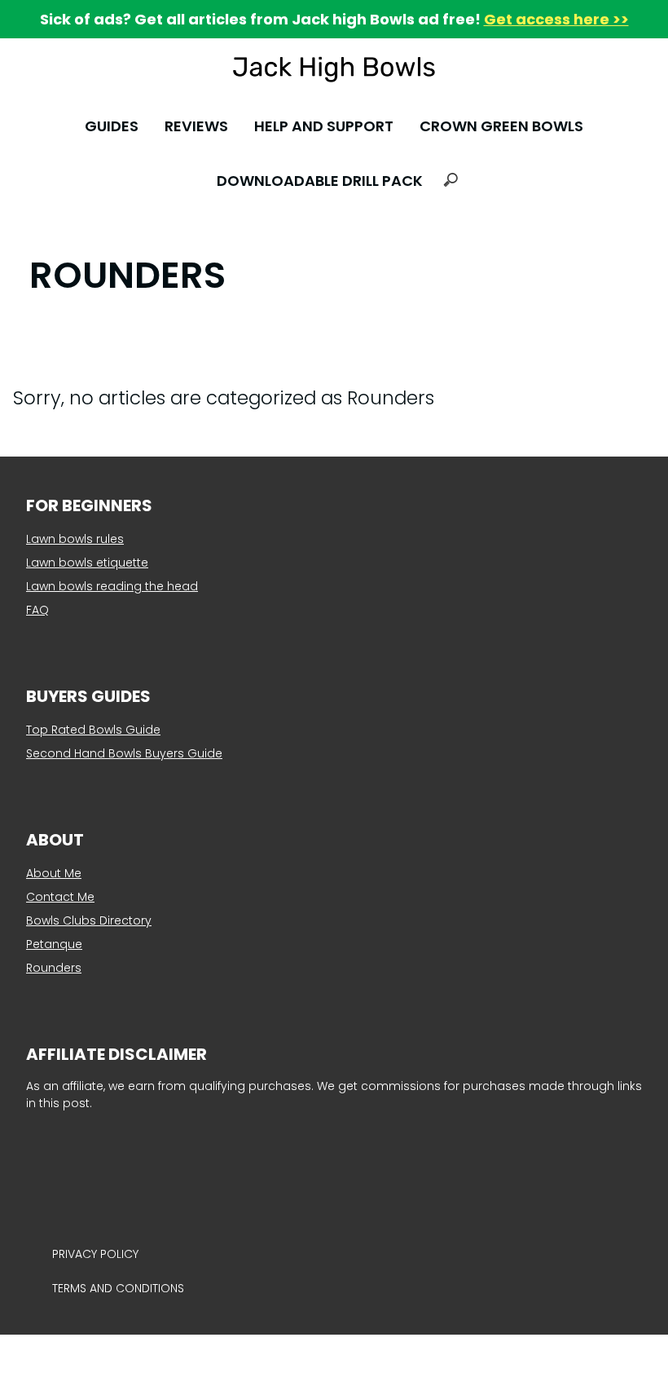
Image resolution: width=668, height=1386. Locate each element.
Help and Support (323, 126)
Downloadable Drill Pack (320, 180)
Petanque (54, 944)
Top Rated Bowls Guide (93, 730)
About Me (53, 873)
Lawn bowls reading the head (112, 586)
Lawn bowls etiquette (87, 562)
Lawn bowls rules (75, 539)
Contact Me (60, 897)
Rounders (53, 968)
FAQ (37, 610)
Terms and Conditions (118, 1288)
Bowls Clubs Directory (89, 920)
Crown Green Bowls (501, 126)
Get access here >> (556, 19)
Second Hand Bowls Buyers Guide (124, 753)
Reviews (196, 126)
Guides (111, 126)
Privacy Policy (95, 1254)
